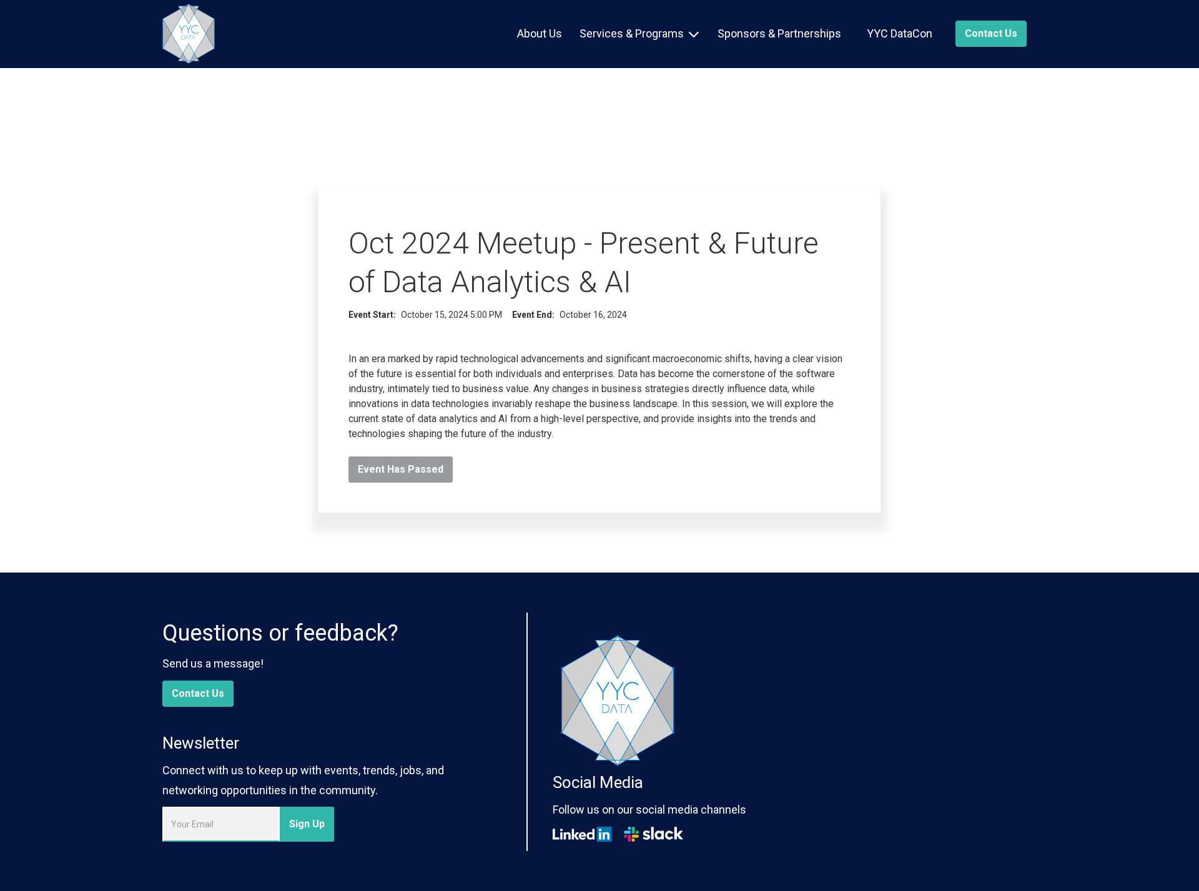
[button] (639, 34)
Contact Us (198, 693)
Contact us (991, 33)
